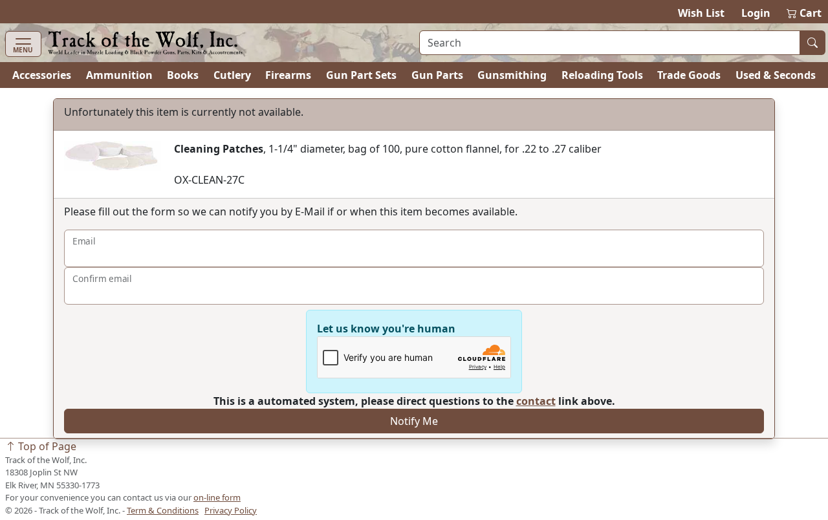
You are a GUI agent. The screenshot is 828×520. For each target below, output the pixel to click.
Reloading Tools (602, 75)
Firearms (288, 75)
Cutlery (232, 75)
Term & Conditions (163, 510)
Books (183, 75)
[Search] (812, 42)
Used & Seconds (775, 75)
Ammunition (119, 75)
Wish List (701, 13)
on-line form (217, 497)
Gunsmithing (512, 75)
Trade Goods (689, 75)
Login (755, 13)
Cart (804, 13)
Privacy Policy (230, 510)
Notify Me (414, 421)
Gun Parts (437, 75)
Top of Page (46, 446)
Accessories (41, 75)
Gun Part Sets (361, 75)
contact (536, 401)
